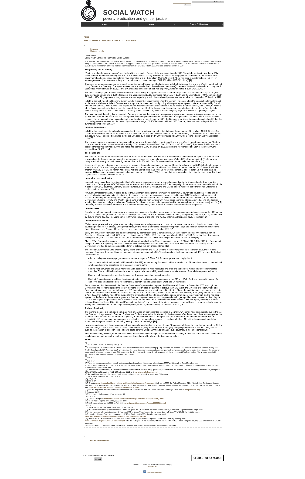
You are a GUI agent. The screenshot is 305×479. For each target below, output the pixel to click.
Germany (94, 49)
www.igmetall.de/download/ (146, 372)
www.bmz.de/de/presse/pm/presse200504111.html (145, 403)
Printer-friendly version (99, 440)
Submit (98, 459)
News (151, 24)
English (218, 2)
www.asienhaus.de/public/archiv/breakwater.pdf (105, 421)
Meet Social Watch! (154, 472)
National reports (97, 51)
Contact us (152, 466)
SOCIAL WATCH (128, 12)
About (105, 24)
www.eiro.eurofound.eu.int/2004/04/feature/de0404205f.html (114, 387)
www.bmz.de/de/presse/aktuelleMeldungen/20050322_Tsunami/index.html (115, 416)
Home (86, 37)
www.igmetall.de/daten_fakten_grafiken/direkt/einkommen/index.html (125, 383)
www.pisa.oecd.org (191, 390)
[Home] (89, 21)
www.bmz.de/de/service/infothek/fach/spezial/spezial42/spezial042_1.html (133, 399)
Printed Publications (199, 24)
